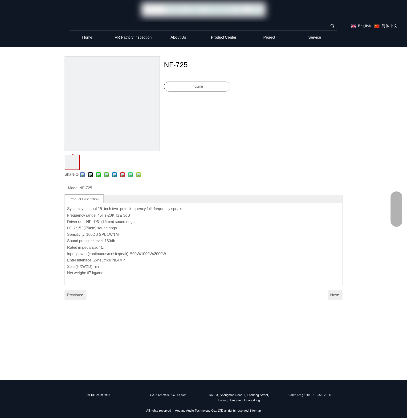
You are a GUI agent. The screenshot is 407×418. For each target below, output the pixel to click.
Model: (73, 188)
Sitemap (255, 410)
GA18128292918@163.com (168, 395)
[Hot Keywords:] (332, 26)
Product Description (84, 199)
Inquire (197, 86)
